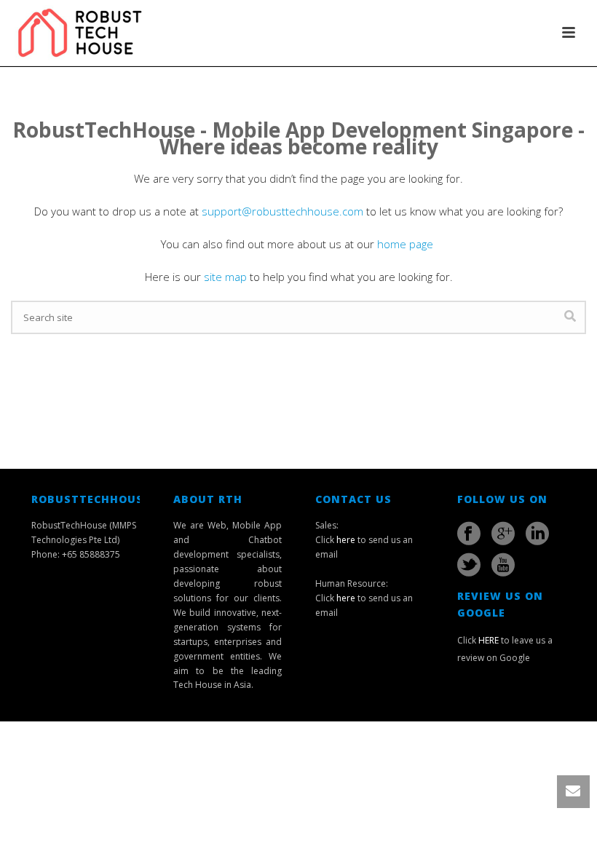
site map (225, 276)
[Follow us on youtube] (503, 565)
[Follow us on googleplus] (503, 533)
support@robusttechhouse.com (282, 211)
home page (406, 244)
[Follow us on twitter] (469, 565)
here (345, 540)
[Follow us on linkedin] (537, 533)
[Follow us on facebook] (469, 533)
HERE (488, 640)
